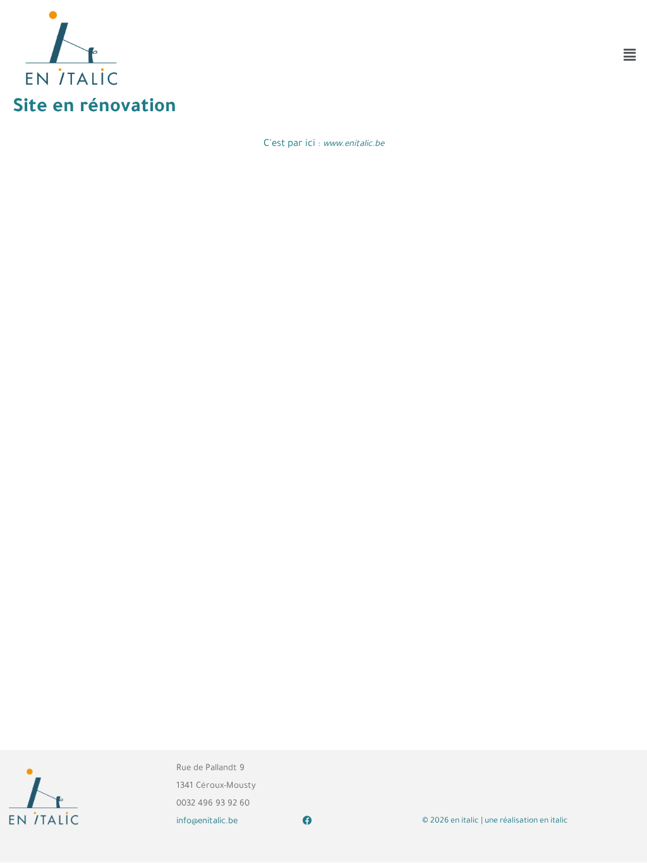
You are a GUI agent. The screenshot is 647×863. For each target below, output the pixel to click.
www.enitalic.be (353, 144)
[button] (630, 54)
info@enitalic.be (207, 821)
